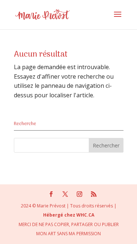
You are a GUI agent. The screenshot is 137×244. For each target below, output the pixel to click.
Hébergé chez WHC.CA (68, 215)
